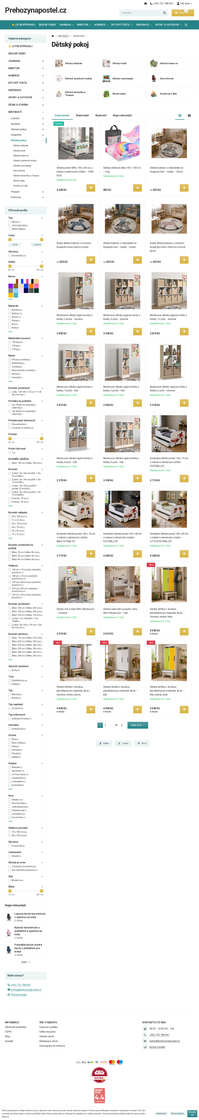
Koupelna (16, 134)
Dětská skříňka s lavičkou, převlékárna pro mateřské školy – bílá (120, 690)
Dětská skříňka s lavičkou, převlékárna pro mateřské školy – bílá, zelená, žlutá (167, 690)
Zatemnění (14, 852)
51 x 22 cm (18, 520)
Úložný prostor (17, 862)
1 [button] (101, 726)
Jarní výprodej (20, 225)
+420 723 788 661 (21, 984)
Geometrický (19, 803)
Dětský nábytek (20, 145)
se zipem (17, 708)
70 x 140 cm (19, 832)
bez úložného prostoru (24, 870)
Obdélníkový (19, 680)
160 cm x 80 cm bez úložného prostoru (26, 583)
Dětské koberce (20, 155)
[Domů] (53, 36)
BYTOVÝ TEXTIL (120, 24)
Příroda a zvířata (21, 359)
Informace (12, 1022)
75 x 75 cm (18, 534)
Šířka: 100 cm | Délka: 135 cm (27, 615)
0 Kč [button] (183, 13)
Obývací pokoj (18, 129)
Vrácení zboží (46, 1036)
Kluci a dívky (19, 743)
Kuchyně (15, 123)
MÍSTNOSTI (15, 112)
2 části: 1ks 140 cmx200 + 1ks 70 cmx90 (26, 481)
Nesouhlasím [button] (177, 1113)
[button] (190, 12)
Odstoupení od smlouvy (52, 1045)
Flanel (16, 320)
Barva (11, 276)
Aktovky (17, 694)
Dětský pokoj (18, 140)
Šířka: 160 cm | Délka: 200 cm (27, 611)
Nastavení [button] (161, 1113)
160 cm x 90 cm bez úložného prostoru (26, 596)
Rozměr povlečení (19, 388)
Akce (16, 222)
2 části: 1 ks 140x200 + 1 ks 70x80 (25, 619)
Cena (11, 235)
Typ (10, 217)
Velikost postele (18, 827)
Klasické (17, 767)
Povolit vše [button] (192, 1113)
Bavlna (17, 313)
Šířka (11, 886)
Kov (15, 324)
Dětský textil (19, 150)
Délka (11, 261)
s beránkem (19, 781)
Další (24, 962)
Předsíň (15, 191)
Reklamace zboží (48, 1041)
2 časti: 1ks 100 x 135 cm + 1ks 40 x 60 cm (27, 626)
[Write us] (145, 1047)
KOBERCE (99, 24)
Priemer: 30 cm (20, 502)
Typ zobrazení (16, 714)
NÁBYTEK (82, 24)
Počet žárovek (17, 448)
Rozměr (13, 469)
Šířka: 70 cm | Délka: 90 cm (26, 556)
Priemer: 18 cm (20, 498)
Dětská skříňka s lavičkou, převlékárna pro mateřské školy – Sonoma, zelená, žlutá (167, 613)
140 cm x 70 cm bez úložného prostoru (26, 571)
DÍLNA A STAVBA (18, 104)
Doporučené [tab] (62, 115)
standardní (19, 778)
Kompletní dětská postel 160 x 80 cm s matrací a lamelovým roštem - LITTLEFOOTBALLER (169, 537)
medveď (17, 377)
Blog (7, 1036)
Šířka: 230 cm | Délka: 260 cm (27, 648)
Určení (12, 735)
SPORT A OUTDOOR (167, 24)
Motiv (11, 355)
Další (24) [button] (136, 725)
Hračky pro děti (20, 185)
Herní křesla (19, 170)
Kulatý (16, 684)
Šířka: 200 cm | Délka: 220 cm (27, 641)
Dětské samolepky (22, 165)
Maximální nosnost (19, 338)
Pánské (16, 753)
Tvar (11, 676)
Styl (10, 876)
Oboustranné (19, 424)
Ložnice (15, 118)
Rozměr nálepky (17, 512)
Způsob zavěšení (18, 666)
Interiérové (19, 729)
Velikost (13, 565)
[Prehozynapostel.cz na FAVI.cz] (99, 1074)
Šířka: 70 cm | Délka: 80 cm (26, 552)
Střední (16, 856)
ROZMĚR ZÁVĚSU (18, 459)
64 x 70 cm (18, 527)
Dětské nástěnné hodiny (25, 160)
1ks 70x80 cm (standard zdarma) (23, 406)
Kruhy (16, 670)
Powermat (18, 846)
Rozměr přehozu (18, 634)
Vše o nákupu (48, 1022)
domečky (18, 771)
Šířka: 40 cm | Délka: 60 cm (26, 559)
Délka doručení (47, 1031)
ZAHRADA (65, 24)
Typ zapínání (15, 704)
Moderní (17, 880)
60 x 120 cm (19, 523)
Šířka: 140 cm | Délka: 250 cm (27, 463)
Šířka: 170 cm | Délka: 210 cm (27, 638)
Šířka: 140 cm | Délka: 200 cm (27, 608)
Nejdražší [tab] (100, 115)
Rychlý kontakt (19, 994)
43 (116, 725)
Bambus (17, 310)
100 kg (17, 342)
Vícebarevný (19, 810)
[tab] (180, 115)
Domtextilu (19, 255)
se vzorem (19, 817)
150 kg (16, 345)
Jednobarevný (20, 807)
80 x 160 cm (19, 835)
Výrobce (13, 251)
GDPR (8, 1031)
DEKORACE (142, 24)
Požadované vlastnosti (21, 420)
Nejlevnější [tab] (82, 115)
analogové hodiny (21, 718)
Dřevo (16, 317)
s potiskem (18, 814)
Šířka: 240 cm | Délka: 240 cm (27, 652)
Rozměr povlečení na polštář (20, 546)
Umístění (13, 725)
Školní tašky (19, 180)
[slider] (10, 239)
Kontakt (9, 1041)
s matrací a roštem (23, 428)
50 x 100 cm (19, 516)
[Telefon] (145, 1035)
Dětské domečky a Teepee (26, 175)
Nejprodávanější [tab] (122, 115)
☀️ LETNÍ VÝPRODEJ (23, 24)
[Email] (145, 3)
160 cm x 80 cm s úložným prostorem (25, 590)
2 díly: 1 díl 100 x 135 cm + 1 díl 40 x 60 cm (26, 393)
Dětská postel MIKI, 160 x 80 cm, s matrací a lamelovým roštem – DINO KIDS (75, 171)
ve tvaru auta (20, 774)
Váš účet (185, 3)
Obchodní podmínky (15, 1027)
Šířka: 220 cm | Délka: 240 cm (27, 645)
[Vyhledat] (164, 12)
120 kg (16, 349)
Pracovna (16, 197)
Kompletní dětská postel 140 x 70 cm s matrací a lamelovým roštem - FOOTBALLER (169, 462)
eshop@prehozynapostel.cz (26, 989)
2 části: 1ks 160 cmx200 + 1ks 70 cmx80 (26, 493)
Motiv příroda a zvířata (24, 370)
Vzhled (12, 763)
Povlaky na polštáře (19, 401)
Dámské (17, 750)
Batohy (16, 698)
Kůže (15, 327)
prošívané (18, 785)
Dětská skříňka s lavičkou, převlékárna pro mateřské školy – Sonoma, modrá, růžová (74, 690)
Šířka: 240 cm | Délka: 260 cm (27, 655)
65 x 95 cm (18, 530)
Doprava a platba (48, 1027)
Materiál (13, 305)
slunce (16, 374)
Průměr (12, 434)
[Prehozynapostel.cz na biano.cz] (99, 1095)
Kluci (15, 739)
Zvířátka (17, 366)
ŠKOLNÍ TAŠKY (47, 24)
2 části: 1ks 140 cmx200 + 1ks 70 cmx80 (26, 474)
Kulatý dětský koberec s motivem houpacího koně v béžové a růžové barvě (167, 247)
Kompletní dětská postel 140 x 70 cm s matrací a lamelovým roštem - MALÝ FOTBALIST (76, 537)
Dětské (16, 757)
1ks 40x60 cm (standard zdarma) (23, 412)
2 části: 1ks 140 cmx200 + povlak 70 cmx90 (24, 487)
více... (11, 299)
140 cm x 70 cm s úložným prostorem (25, 577)
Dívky (15, 746)
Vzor (11, 795)
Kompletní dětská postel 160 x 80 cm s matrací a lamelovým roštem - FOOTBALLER (122, 537)
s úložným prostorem (24, 866)
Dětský (17, 799)
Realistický (18, 363)
